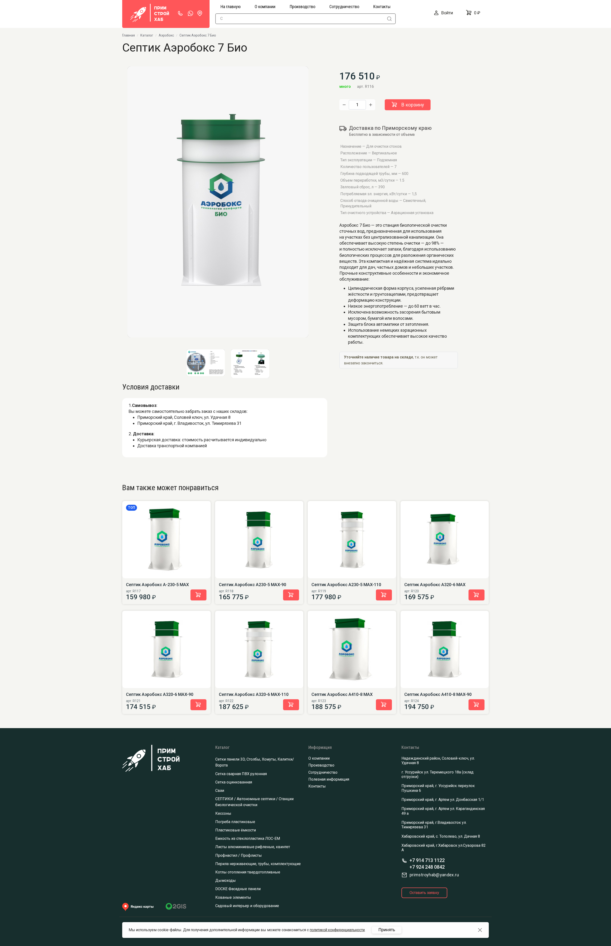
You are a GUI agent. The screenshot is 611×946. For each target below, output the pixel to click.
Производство (321, 765)
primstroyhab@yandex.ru (434, 874)
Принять (386, 929)
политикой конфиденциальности (337, 930)
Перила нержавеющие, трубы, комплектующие (258, 864)
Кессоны (223, 813)
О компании (319, 758)
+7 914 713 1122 (427, 860)
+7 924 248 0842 (427, 867)
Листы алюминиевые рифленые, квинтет (252, 847)
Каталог (146, 35)
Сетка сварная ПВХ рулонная (241, 774)
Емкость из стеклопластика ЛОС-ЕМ (247, 838)
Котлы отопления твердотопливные (247, 872)
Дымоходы (225, 880)
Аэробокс (166, 35)
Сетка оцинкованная (233, 782)
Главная (128, 35)
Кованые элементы (233, 897)
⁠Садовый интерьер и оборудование (247, 906)
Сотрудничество (322, 772)
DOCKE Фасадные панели (238, 889)
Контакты (317, 786)
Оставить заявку (424, 892)
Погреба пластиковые (235, 822)
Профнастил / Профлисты (238, 855)
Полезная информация (328, 779)
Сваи (219, 790)
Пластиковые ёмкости (235, 830)
